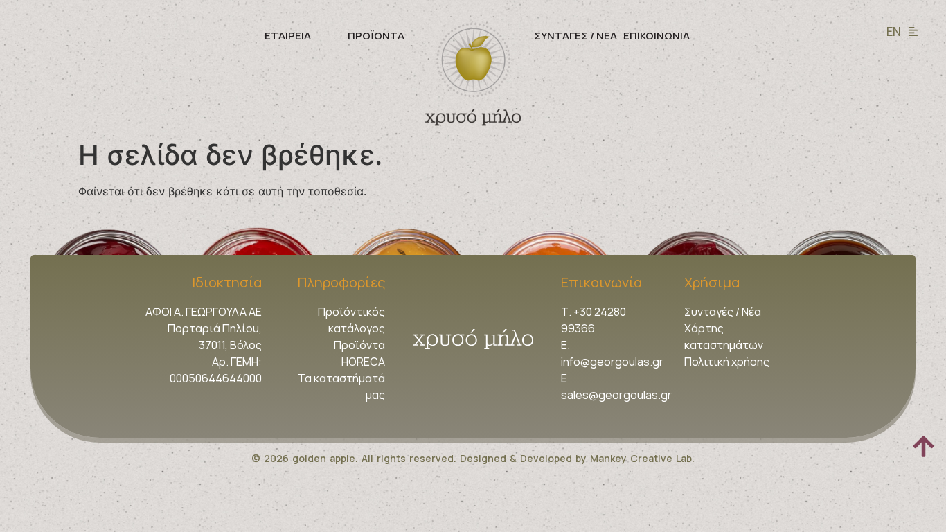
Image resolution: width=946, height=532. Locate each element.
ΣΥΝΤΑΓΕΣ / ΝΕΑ (575, 35)
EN (893, 31)
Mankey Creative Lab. (642, 458)
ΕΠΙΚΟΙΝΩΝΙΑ (656, 35)
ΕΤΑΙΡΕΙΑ (288, 35)
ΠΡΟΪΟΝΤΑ (376, 35)
